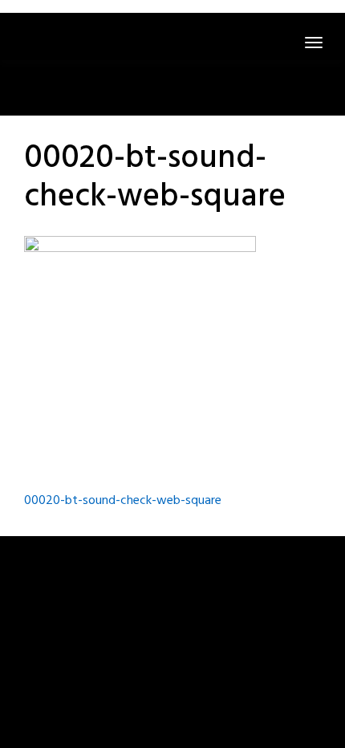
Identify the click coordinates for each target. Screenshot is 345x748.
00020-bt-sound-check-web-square (122, 500)
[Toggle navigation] (313, 42)
